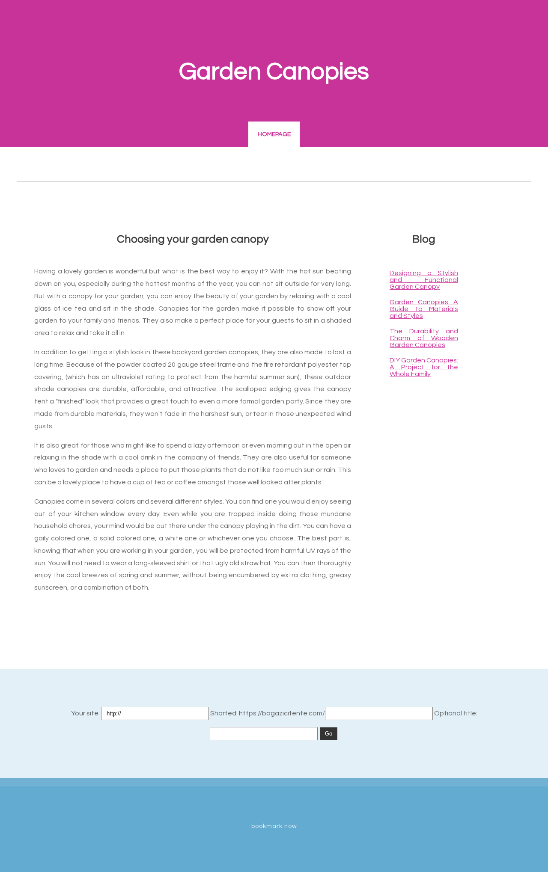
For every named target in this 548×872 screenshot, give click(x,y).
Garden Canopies (274, 71)
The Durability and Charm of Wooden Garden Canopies (424, 338)
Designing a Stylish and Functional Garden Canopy (424, 280)
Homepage (274, 134)
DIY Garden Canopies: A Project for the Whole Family (424, 367)
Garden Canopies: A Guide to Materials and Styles (424, 309)
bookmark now (274, 826)
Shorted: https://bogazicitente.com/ (267, 713)
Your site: (86, 713)
